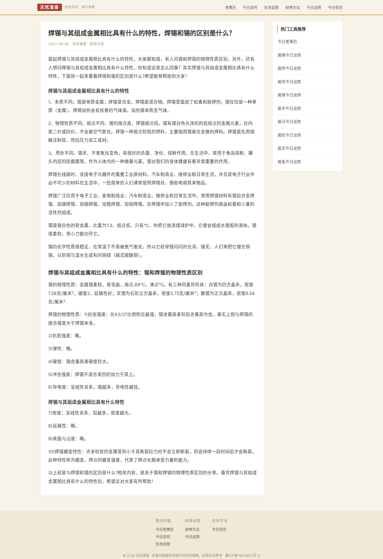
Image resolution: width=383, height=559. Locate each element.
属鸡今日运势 (289, 81)
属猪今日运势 (289, 54)
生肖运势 (271, 7)
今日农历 (335, 7)
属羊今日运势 (289, 108)
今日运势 (314, 7)
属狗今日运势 (289, 68)
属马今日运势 (289, 121)
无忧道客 (49, 7)
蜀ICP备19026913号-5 (242, 555)
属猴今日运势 (289, 94)
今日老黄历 (287, 41)
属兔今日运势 (289, 161)
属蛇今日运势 (289, 134)
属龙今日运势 (289, 148)
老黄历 (230, 7)
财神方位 (292, 7)
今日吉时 (250, 7)
